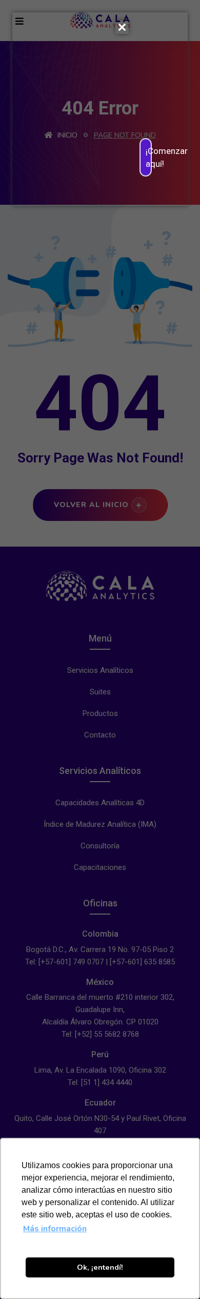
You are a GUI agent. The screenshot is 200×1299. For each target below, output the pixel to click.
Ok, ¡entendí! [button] (100, 1267)
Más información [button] (55, 1228)
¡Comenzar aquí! (148, 157)
